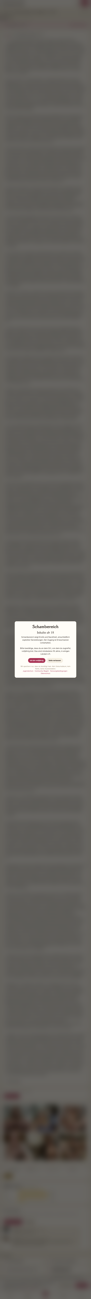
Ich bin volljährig (36, 660)
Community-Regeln (42, 671)
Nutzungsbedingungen (58, 671)
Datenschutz (45, 673)
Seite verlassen (55, 660)
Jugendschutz (28, 671)
